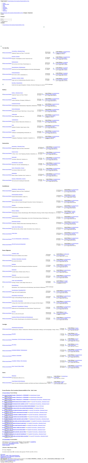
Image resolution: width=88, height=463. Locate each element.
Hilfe (4, 5)
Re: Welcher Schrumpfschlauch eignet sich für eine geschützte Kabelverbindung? (18, 405)
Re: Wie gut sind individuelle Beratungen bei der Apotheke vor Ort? (16, 401)
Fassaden (13, 130)
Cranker (73, 195)
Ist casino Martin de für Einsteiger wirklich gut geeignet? (13, 427)
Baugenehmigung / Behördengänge (18, 67)
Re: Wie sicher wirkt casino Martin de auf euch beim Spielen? (14, 416)
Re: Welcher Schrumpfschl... (62, 313)
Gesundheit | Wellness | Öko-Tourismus (19, 360)
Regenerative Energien (16, 221)
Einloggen (5, 7)
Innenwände (14, 157)
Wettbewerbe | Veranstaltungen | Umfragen (20, 306)
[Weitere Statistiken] (6, 445)
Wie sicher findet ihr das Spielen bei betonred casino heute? (14, 423)
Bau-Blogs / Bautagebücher (17, 82)
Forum (4, 3)
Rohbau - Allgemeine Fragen (17, 92)
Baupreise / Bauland (15, 56)
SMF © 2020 (8, 455)
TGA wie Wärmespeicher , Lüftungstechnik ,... (21, 238)
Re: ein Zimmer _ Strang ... (70, 212)
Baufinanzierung (15, 61)
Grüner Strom (14, 233)
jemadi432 (34, 421)
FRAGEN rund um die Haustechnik (19, 244)
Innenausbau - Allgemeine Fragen (18, 146)
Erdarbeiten (14, 98)
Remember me (4, 21)
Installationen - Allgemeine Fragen (18, 189)
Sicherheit (14, 205)
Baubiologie (14, 269)
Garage (13, 135)
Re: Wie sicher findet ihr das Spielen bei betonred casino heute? (15, 410)
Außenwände (14, 114)
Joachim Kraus (65, 376)
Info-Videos (14, 344)
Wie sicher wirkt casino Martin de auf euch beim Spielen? (14, 429)
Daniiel (6, 460)
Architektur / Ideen (15, 253)
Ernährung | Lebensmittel (16, 355)
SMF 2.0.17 (2, 455)
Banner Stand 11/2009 (59, 382)
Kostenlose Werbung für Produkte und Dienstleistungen (22, 317)
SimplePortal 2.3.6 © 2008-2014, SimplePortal (10, 456)
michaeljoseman (67, 51)
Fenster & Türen (15, 151)
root (76, 333)
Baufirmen (14, 264)
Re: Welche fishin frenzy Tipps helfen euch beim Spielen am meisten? (16, 421)
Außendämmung (15, 119)
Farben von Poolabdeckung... (74, 334)
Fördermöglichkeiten (16, 72)
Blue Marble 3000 (72, 345)
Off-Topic (14, 311)
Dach (13, 125)
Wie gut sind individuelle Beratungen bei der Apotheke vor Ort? (15, 403)
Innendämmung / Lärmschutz (17, 162)
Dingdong (37, 408)
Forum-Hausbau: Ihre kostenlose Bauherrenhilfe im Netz (18, 1)
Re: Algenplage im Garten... (62, 281)
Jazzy (66, 312)
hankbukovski (32, 403)
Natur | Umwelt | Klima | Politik (18, 366)
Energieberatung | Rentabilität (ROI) (19, 290)
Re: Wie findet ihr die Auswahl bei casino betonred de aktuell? (14, 412)
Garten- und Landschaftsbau (17, 280)
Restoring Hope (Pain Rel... (51, 94)
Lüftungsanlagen (15, 216)
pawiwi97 (34, 401)
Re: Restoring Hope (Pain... (62, 63)
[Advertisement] (44, 36)
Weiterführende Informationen (17, 327)
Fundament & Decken (16, 103)
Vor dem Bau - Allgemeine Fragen (18, 51)
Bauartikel (14, 333)
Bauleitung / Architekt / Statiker (18, 78)
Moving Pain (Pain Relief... (62, 58)
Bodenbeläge (14, 173)
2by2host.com (11, 459)
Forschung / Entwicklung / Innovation (19, 258)
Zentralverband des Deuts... (74, 329)
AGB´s (4, 9)
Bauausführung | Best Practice (17, 295)
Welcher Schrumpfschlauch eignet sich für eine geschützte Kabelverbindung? (17, 408)
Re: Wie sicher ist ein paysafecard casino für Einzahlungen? (14, 433)
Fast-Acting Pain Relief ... (62, 52)
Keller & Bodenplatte (16, 109)
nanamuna (66, 62)
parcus (77, 327)
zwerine (73, 211)
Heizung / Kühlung (15, 210)
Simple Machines (15, 455)
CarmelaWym (33, 441)
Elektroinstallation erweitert (17, 199)
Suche (4, 6)
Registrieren (5, 8)
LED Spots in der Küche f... (70, 196)
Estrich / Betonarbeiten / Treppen (18, 167)
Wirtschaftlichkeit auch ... (73, 339)
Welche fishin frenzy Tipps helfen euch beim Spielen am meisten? (15, 436)
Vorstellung (57, 377)
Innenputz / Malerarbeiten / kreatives (19, 178)
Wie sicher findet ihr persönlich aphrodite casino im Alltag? (14, 431)
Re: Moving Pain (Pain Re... (62, 68)
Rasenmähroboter (15, 285)
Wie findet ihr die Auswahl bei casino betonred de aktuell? (14, 425)
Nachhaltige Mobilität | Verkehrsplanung (19, 350)
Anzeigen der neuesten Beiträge (8, 444)
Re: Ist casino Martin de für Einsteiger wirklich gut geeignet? (14, 414)
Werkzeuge (14, 275)
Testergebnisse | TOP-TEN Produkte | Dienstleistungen (22, 339)
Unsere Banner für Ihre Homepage (18, 381)
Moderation (14, 375)
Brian (14, 460)
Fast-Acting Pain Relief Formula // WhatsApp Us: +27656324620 (15, 395)
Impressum (5, 10)
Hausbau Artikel (6, 4)
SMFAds (2, 457)
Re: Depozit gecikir (61, 255)
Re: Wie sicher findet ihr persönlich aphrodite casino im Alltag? (15, 418)
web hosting (16, 459)
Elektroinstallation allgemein (17, 194)
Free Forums (8, 457)
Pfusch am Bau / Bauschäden (17, 300)
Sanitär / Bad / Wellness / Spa (17, 226)
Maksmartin (67, 253)
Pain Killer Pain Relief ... (50, 105)
